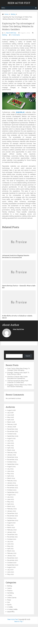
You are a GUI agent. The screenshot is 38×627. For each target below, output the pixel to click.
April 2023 (10, 504)
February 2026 (12, 424)
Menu (3, 8)
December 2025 (12, 429)
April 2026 (10, 420)
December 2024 (12, 457)
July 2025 (10, 441)
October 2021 (11, 539)
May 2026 (10, 417)
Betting (4, 35)
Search (8, 353)
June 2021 (10, 544)
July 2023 (10, 497)
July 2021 (10, 541)
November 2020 (12, 560)
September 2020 (12, 565)
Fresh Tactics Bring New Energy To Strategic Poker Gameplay (18, 369)
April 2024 (10, 476)
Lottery (9, 595)
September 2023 (12, 492)
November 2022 (12, 516)
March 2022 (11, 527)
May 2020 (10, 574)
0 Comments (15, 35)
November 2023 (12, 487)
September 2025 (12, 436)
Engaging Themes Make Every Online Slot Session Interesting (19, 385)
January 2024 (11, 483)
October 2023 (11, 490)
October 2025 (11, 434)
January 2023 (11, 511)
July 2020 (10, 569)
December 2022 (12, 513)
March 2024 (11, 478)
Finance (9, 590)
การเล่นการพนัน (12, 609)
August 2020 (11, 567)
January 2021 (11, 555)
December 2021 (12, 534)
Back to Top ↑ (18, 621)
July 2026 (10, 412)
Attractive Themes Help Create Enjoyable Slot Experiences (17, 377)
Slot (8, 602)
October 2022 (11, 518)
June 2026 (10, 415)
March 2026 (11, 422)
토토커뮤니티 (20, 112)
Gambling (10, 593)
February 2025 (12, 452)
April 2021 (10, 548)
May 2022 (10, 525)
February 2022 (12, 530)
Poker (9, 600)
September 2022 (12, 520)
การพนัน (10, 607)
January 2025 (11, 455)
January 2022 (11, 532)
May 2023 (10, 502)
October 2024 (11, 462)
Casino (9, 588)
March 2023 (11, 506)
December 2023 (12, 485)
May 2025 (10, 445)
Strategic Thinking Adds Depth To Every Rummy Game (18, 373)
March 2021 (11, 551)
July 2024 (10, 469)
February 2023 (12, 509)
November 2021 (12, 537)
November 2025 (12, 431)
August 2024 (11, 466)
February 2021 (11, 553)
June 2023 (10, 499)
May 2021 (10, 546)
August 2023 (11, 495)
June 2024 (10, 471)
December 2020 (12, 558)
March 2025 (11, 450)
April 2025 (10, 448)
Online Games (11, 597)
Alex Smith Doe (11, 33)
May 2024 (10, 473)
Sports (9, 604)
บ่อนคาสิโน (10, 612)
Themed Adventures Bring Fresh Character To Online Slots (17, 381)
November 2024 (12, 459)
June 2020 (10, 572)
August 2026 (11, 410)
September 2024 (12, 464)
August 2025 (11, 438)
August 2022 (11, 523)
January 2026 (11, 427)
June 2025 (10, 443)
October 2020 (11, 562)
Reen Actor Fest (19, 3)
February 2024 (12, 480)
